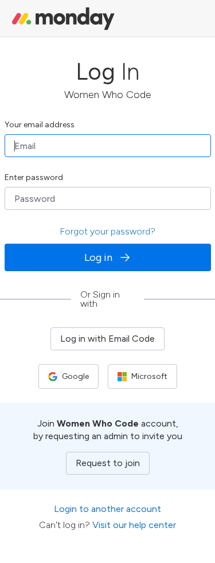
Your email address (40, 125)
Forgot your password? (107, 231)
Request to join (108, 463)
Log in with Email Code (107, 338)
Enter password (34, 177)
